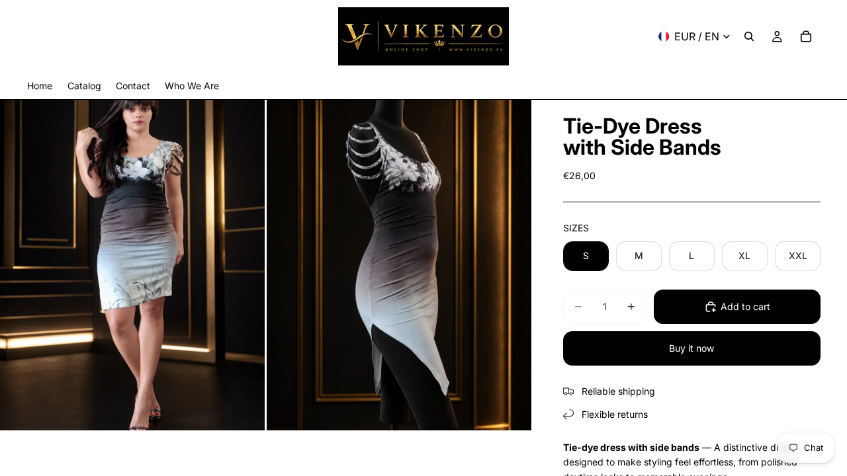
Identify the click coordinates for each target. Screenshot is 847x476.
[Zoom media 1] (132, 265)
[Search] (749, 36)
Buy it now (691, 348)
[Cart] (806, 36)
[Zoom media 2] (399, 265)
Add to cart (745, 306)
